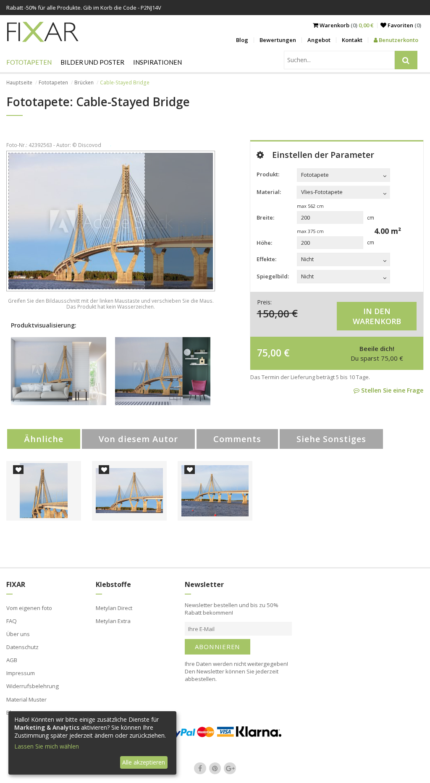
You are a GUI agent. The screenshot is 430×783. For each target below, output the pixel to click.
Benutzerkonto (398, 40)
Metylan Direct (114, 608)
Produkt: (268, 174)
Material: (269, 192)
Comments (237, 439)
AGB (11, 660)
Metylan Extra (113, 621)
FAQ (11, 621)
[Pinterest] (215, 768)
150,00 (273, 313)
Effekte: (266, 259)
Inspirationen (157, 62)
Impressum (20, 673)
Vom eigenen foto (29, 608)
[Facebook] (200, 768)
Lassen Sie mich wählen (46, 746)
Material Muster (26, 699)
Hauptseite (19, 82)
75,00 (269, 352)
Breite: (265, 217)
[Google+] (230, 768)
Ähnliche (43, 439)
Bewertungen (278, 40)
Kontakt (352, 40)
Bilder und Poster (92, 62)
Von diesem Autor (138, 439)
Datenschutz (22, 647)
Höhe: (264, 242)
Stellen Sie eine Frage (391, 390)
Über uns (18, 634)
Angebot (318, 40)
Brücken (84, 82)
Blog (242, 40)
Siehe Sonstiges (331, 439)
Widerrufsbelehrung (32, 686)
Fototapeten (29, 62)
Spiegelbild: (273, 276)
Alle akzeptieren (143, 762)
